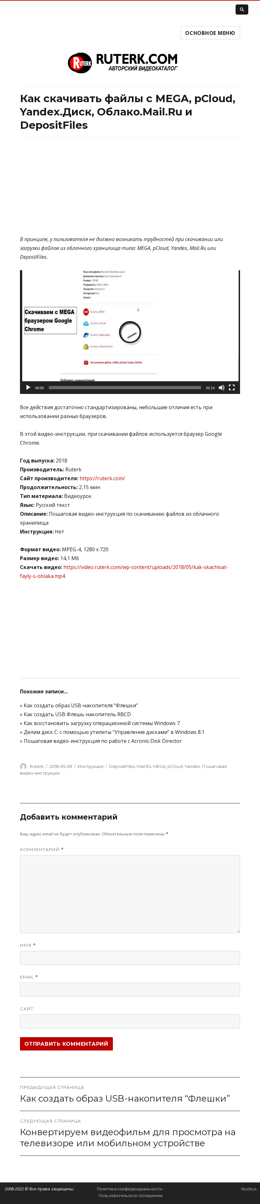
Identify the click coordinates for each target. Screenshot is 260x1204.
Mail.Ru (144, 766)
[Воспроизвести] (28, 387)
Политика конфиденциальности (129, 1189)
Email (29, 977)
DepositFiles (122, 766)
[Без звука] (221, 387)
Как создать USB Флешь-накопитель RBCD (77, 714)
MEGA (159, 766)
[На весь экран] (232, 387)
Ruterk (37, 766)
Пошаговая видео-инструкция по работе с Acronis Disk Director (103, 740)
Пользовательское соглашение (131, 1195)
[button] (130, 332)
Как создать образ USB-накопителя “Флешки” (81, 705)
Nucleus (249, 1189)
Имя (28, 945)
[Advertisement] (130, 190)
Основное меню (210, 32)
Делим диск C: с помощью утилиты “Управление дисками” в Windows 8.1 (114, 732)
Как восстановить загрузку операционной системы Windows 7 (102, 723)
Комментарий (42, 849)
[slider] (125, 387)
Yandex (192, 766)
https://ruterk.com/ (102, 478)
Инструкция (90, 766)
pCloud (175, 766)
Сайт (26, 1008)
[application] (130, 332)
